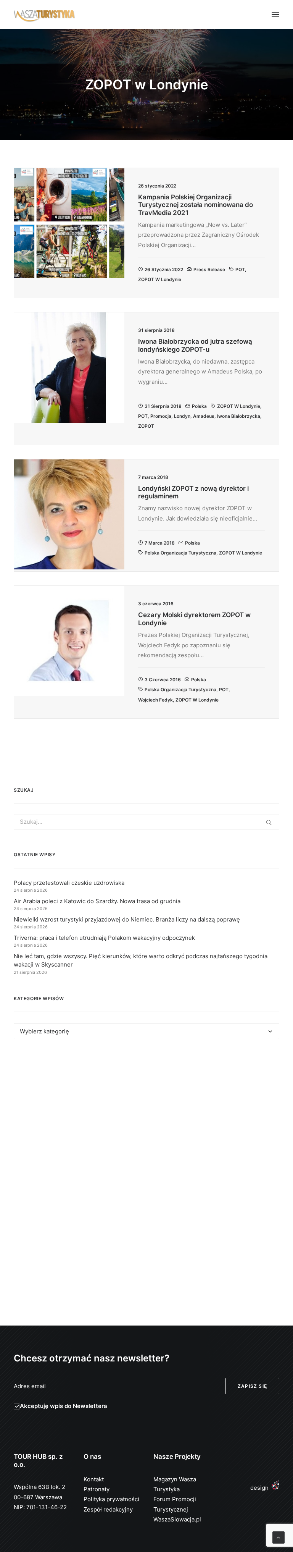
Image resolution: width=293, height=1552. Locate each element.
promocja (160, 416)
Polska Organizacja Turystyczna (180, 553)
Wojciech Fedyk (155, 700)
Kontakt (94, 1479)
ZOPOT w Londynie (159, 279)
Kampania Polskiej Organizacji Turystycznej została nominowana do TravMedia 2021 (195, 205)
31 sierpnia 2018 (163, 406)
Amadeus (203, 416)
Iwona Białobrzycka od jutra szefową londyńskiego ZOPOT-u (195, 345)
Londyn (182, 416)
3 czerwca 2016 (163, 679)
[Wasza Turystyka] (44, 14)
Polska (199, 406)
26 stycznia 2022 (164, 269)
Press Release (209, 269)
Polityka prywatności (111, 1499)
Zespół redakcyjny (108, 1509)
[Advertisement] (146, 1115)
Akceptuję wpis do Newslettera (63, 1406)
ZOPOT (146, 426)
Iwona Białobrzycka (238, 416)
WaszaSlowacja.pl (177, 1519)
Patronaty (96, 1489)
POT (240, 269)
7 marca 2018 (160, 543)
